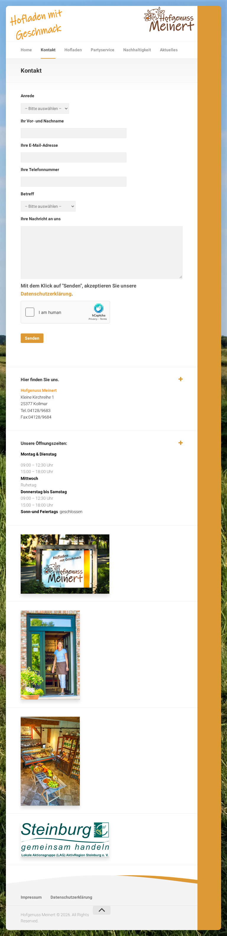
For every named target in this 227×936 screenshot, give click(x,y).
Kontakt (48, 49)
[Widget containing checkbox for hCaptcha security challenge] (65, 312)
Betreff (27, 193)
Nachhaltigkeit (137, 49)
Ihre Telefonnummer (40, 169)
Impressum (31, 897)
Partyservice (102, 49)
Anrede (27, 95)
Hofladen (73, 49)
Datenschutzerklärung (46, 294)
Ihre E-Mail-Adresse (39, 145)
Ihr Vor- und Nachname (42, 121)
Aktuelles (169, 49)
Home (26, 49)
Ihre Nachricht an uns (41, 218)
